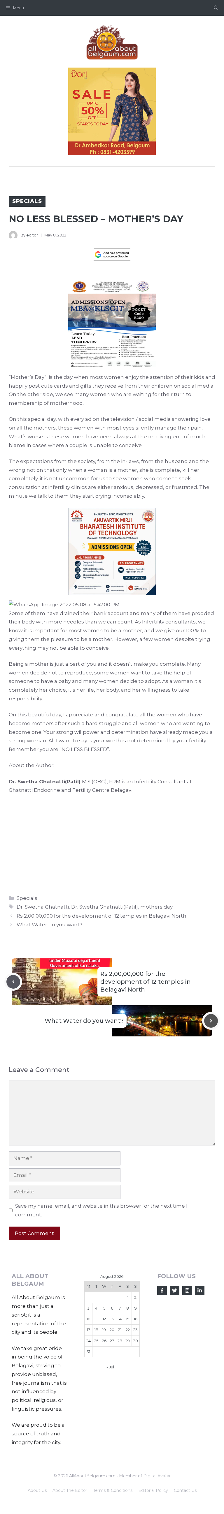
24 (88, 1340)
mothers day (156, 907)
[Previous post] (13, 982)
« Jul (110, 1367)
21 (119, 1329)
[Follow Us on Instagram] (187, 1290)
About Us (37, 1490)
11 (96, 1319)
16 (135, 1319)
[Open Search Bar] (216, 8)
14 (120, 1319)
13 (112, 1319)
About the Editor (69, 1490)
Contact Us (185, 1490)
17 (88, 1329)
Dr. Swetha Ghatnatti (43, 907)
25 (96, 1340)
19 (104, 1329)
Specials (27, 201)
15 (127, 1319)
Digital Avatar (157, 1475)
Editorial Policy (153, 1490)
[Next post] (211, 1021)
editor (32, 235)
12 (104, 1319)
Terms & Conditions (112, 1490)
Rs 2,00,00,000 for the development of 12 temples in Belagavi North (101, 916)
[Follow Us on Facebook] (162, 1290)
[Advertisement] (112, 843)
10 (88, 1319)
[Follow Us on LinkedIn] (199, 1290)
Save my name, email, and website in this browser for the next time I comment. (101, 1210)
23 (135, 1329)
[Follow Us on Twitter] (174, 1290)
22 (128, 1329)
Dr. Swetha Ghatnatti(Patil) (104, 907)
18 (96, 1329)
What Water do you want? (49, 925)
